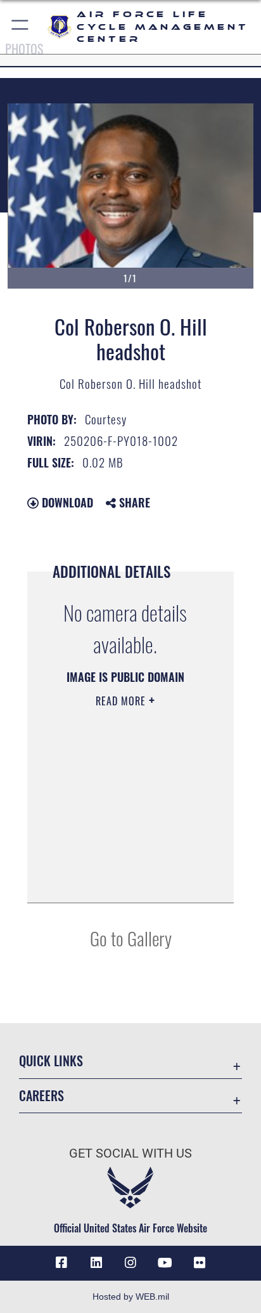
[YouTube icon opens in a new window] (164, 1262)
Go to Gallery (131, 937)
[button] (20, 27)
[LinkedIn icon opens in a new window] (96, 1262)
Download (66, 502)
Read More (122, 701)
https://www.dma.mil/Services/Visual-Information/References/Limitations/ (121, 879)
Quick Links (51, 1061)
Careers (41, 1096)
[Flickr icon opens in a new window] (199, 1262)
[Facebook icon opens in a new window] (61, 1262)
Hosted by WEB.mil (130, 1296)
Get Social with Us (130, 1153)
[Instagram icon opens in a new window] (130, 1262)
